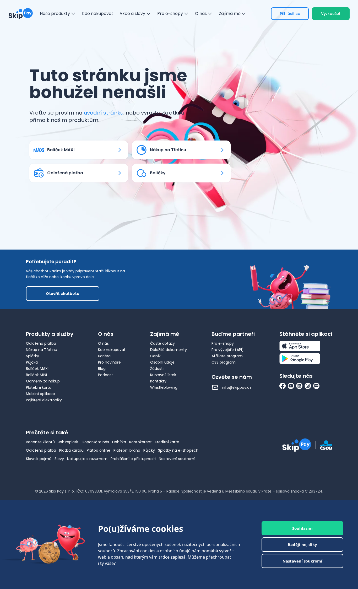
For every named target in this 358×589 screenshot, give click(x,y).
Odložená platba (41, 343)
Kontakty (158, 381)
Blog (102, 368)
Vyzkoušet (330, 13)
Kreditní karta (167, 442)
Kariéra (104, 356)
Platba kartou (71, 450)
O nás (103, 343)
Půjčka (32, 362)
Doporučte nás (95, 442)
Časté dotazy (162, 343)
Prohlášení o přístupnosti (133, 458)
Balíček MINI (36, 374)
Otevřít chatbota (62, 293)
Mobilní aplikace (40, 393)
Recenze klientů (40, 442)
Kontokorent (140, 442)
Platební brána (126, 450)
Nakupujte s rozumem (87, 458)
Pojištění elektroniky (44, 400)
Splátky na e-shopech (178, 450)
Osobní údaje (162, 362)
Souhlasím (302, 528)
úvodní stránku (103, 112)
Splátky (32, 356)
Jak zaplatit (68, 442)
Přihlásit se (290, 13)
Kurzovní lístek (163, 374)
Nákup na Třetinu (41, 349)
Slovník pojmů (38, 458)
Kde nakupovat (112, 349)
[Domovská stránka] (21, 13)
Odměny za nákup (43, 381)
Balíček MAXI (37, 368)
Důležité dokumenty (168, 349)
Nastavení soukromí (177, 458)
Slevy (59, 458)
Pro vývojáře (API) (227, 349)
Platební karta (38, 387)
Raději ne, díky (302, 544)
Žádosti (157, 368)
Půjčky (149, 450)
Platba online (98, 450)
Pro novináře (109, 362)
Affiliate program (227, 356)
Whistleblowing (163, 387)
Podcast (105, 374)
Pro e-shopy (222, 343)
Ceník (155, 356)
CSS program (223, 362)
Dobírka (119, 442)
